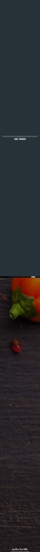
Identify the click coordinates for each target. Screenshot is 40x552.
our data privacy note (20, 137)
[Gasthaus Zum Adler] (5, 277)
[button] (37, 277)
